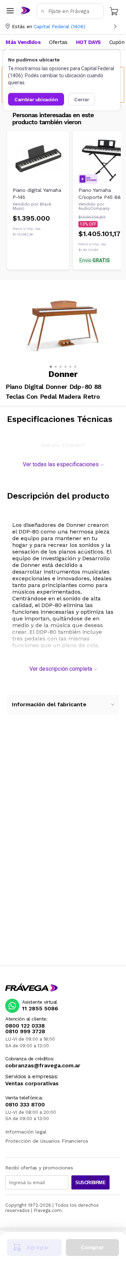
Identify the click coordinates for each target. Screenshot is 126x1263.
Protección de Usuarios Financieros (46, 1141)
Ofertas (58, 42)
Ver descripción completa (60, 668)
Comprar (92, 1247)
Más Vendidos (23, 42)
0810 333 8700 (25, 1104)
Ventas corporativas (31, 1083)
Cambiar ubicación (36, 99)
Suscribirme (90, 1182)
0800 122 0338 (25, 1026)
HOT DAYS (88, 42)
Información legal (26, 1132)
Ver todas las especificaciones (61, 464)
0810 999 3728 (25, 1031)
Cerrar (81, 99)
